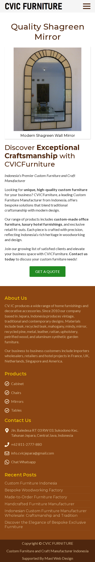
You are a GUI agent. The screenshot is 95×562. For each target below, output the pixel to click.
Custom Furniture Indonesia (31, 483)
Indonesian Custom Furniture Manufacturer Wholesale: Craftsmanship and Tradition (46, 513)
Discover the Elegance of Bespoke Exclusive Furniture (45, 524)
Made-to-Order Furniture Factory (36, 497)
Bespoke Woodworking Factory (34, 490)
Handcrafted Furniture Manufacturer (39, 504)
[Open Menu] (86, 6)
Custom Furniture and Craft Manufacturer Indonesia (47, 551)
